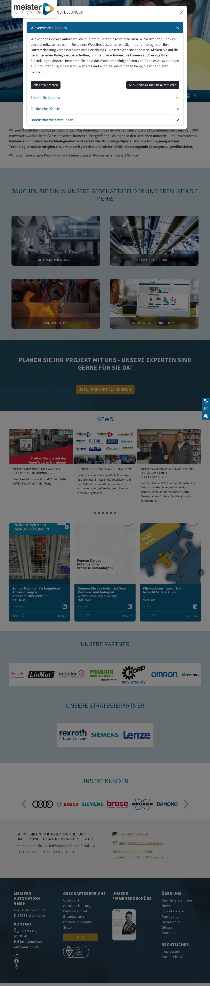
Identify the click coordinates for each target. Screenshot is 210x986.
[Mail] (206, 408)
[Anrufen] (206, 401)
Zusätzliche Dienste (45, 108)
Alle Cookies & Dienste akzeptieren (153, 85)
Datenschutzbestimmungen (52, 119)
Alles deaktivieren (45, 85)
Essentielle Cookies (45, 97)
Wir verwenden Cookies (49, 27)
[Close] (181, 12)
